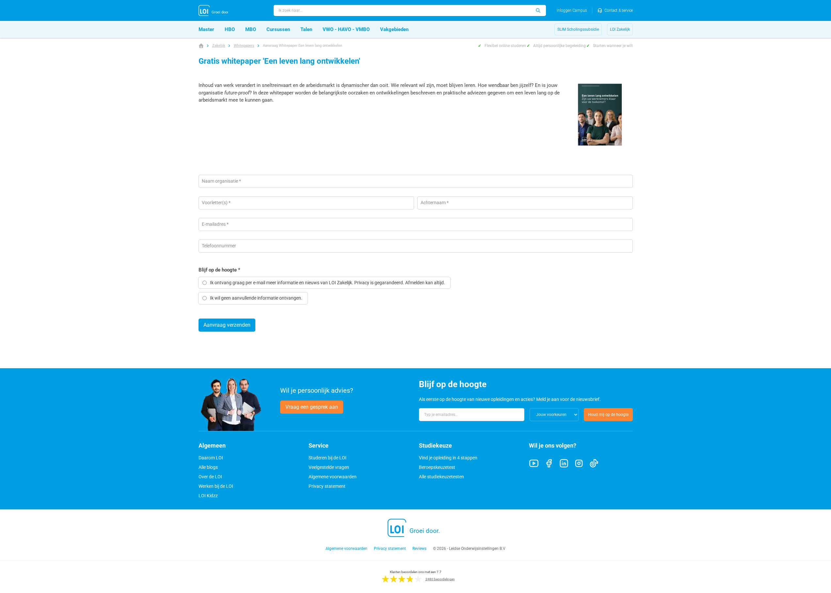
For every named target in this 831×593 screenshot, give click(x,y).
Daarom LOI (211, 457)
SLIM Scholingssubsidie (578, 29)
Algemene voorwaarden (333, 476)
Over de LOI (210, 476)
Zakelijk (218, 45)
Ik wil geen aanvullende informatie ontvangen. (256, 298)
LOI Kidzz (208, 495)
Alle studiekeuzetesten (441, 476)
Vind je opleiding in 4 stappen (448, 457)
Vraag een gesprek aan (311, 407)
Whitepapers (244, 45)
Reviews (419, 548)
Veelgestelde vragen (329, 467)
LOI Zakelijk (620, 29)
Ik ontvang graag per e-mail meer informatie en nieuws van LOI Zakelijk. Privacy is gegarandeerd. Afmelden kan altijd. (327, 282)
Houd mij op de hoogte (608, 414)
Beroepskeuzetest (437, 467)
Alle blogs (208, 467)
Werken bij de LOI (216, 486)
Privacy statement (327, 486)
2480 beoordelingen (440, 579)
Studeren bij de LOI (327, 457)
